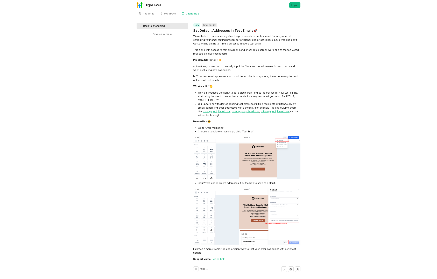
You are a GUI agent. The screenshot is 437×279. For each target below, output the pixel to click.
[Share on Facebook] (291, 269)
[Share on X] (297, 269)
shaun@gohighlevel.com (216, 111)
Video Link (219, 259)
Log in (294, 5)
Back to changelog (152, 25)
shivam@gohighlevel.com (275, 111)
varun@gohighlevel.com (245, 111)
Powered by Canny (162, 34)
